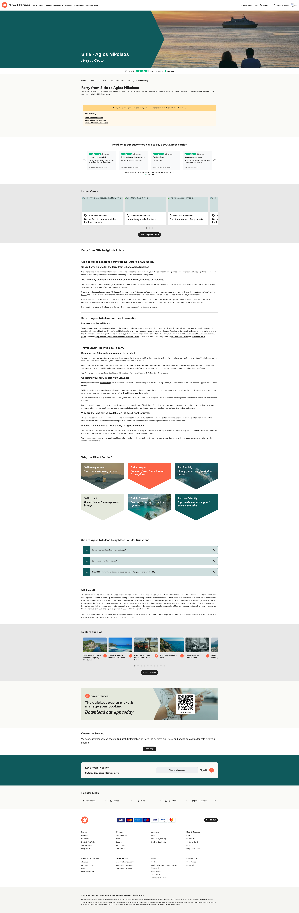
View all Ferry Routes (94, 118)
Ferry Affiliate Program (124, 865)
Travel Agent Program (124, 868)
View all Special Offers (149, 235)
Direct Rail (190, 865)
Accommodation (122, 835)
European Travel (198, 337)
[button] (150, 550)
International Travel (179, 337)
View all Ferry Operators (95, 120)
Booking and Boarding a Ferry (121, 373)
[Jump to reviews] (149, 71)
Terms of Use (156, 874)
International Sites (87, 865)
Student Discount (87, 872)
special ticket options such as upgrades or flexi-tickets (138, 365)
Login (153, 835)
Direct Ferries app (130, 393)
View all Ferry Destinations (96, 123)
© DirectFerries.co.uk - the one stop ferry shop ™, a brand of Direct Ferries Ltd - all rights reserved (112, 895)
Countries (89, 5)
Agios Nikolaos (117, 81)
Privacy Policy (156, 871)
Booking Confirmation (159, 842)
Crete (104, 81)
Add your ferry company (125, 862)
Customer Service (192, 842)
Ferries (118, 839)
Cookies (154, 862)
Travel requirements (89, 328)
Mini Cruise (120, 845)
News (83, 868)
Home (83, 81)
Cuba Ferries (191, 862)
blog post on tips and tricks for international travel (117, 337)
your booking (105, 383)
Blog (96, 5)
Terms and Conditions (159, 878)
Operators (68, 5)
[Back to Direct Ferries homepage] (16, 5)
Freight (118, 842)
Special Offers (79, 5)
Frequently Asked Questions (150, 373)
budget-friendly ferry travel (114, 307)
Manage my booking (158, 839)
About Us (84, 862)
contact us (205, 899)
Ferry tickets (85, 848)
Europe (94, 81)
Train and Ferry (121, 848)
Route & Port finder (88, 842)
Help (188, 845)
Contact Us (190, 839)
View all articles (149, 673)
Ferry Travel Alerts (193, 848)
